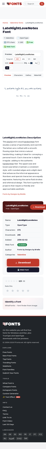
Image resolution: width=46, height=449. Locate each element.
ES (15, 434)
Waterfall (37, 75)
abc (23, 59)
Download (24, 262)
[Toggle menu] (3, 4)
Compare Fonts (9, 387)
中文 (40, 434)
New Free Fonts (9, 356)
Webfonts (7, 366)
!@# (34, 59)
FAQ (4, 410)
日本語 (19, 438)
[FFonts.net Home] (14, 3)
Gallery (28, 75)
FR (25, 434)
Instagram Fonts (10, 390)
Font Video (7, 421)
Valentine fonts (16, 23)
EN (5, 434)
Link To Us (7, 417)
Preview (7, 75)
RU (5, 438)
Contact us (7, 407)
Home (5, 23)
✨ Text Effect (11, 397)
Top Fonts (7, 359)
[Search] (42, 4)
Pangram (9, 59)
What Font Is (8, 383)
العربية (11, 438)
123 (29, 59)
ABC (17, 59)
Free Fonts (7, 352)
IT (30, 434)
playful (10, 142)
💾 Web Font (23, 270)
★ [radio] (7, 291)
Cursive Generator (11, 393)
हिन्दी (25, 438)
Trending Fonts (9, 363)
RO (20, 434)
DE (10, 434)
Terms (5, 414)
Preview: (8, 54)
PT (35, 434)
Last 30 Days (8, 424)
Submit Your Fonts (11, 373)
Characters (18, 75)
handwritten (29, 142)
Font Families (8, 369)
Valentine (21, 255)
